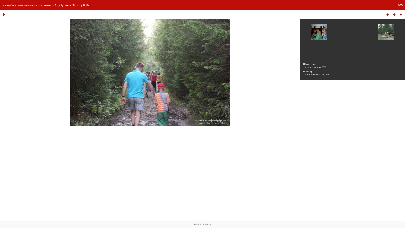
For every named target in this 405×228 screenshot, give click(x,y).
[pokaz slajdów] (4, 14)
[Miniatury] (387, 14)
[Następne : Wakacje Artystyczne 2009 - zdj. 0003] (401, 14)
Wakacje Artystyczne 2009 (30, 5)
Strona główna (9, 5)
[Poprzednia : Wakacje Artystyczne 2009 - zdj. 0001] (394, 14)
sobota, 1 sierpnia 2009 (315, 67)
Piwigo (208, 224)
